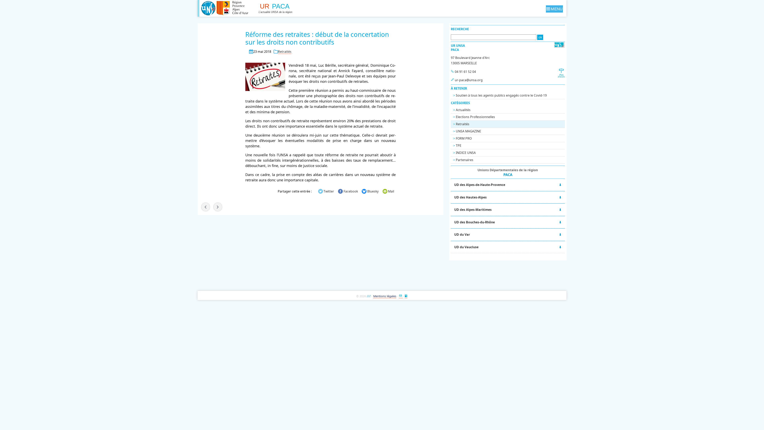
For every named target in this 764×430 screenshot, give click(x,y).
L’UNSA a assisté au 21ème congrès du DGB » (217, 206)
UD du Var (462, 234)
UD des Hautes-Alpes (470, 197)
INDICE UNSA (466, 152)
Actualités (463, 110)
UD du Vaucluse (466, 247)
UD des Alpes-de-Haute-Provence (479, 185)
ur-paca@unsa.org (469, 80)
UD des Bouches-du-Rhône (474, 222)
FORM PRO (464, 138)
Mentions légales (384, 296)
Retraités (284, 51)
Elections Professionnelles (475, 117)
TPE (458, 145)
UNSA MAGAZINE (468, 131)
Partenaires (464, 160)
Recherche (460, 29)
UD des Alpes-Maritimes (473, 209)
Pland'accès (561, 75)
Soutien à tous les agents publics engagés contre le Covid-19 (501, 95)
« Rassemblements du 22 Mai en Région (205, 206)
